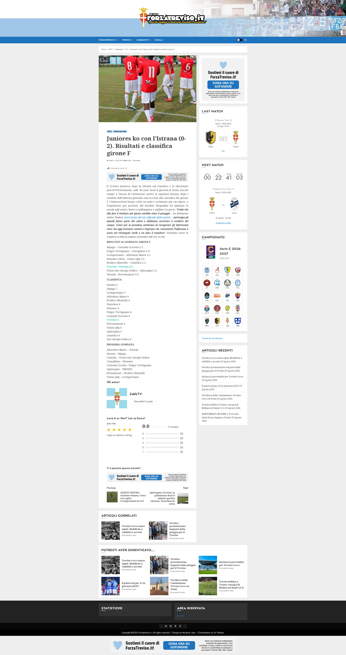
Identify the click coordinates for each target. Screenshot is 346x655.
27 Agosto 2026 (130, 589)
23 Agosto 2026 (227, 591)
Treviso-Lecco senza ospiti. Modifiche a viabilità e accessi (133, 529)
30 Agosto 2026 (130, 535)
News (110, 131)
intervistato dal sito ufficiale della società (147, 217)
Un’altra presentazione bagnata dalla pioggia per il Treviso (177, 529)
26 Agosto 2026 (178, 592)
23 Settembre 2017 (124, 161)
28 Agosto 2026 (227, 568)
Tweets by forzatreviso (212, 338)
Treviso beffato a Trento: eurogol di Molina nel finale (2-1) (220, 406)
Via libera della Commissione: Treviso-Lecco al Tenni (179, 585)
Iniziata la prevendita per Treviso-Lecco (222, 376)
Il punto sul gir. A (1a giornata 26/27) (220, 385)
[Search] (245, 40)
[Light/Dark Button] (240, 40)
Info (223, 151)
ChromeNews (204, 632)
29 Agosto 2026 (177, 538)
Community (142, 40)
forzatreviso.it (107, 40)
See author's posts (143, 401)
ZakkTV (111, 161)
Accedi (180, 615)
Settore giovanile (120, 131)
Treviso (126, 40)
